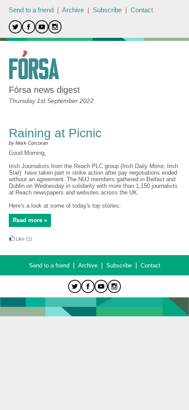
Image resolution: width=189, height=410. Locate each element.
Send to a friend (31, 10)
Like (20, 239)
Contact (142, 10)
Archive (73, 10)
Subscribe (107, 10)
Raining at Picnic (55, 133)
